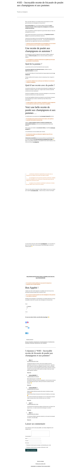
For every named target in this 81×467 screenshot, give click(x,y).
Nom (26, 438)
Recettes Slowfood (29, 339)
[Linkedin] (26, 332)
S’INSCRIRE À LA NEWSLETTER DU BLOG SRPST (40, 466)
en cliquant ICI (44, 243)
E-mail (26, 440)
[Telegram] (28, 332)
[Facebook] (26, 321)
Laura (30, 402)
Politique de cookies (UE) (40, 463)
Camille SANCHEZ (32, 387)
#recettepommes (51, 341)
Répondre (29, 372)
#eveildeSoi (31, 341)
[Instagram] (28, 321)
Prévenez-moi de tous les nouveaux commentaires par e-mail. (38, 445)
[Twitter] (28, 327)
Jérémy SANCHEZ (32, 375)
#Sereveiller (32, 343)
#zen (41, 343)
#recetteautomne (37, 341)
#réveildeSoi (27, 343)
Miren (30, 360)
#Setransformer (37, 343)
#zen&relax (45, 343)
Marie (30, 412)
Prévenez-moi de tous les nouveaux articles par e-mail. (37, 447)
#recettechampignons (44, 341)
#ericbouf (27, 341)
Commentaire (28, 436)
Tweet (26, 326)
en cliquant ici (36, 142)
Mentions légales (40, 461)
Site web (27, 442)
